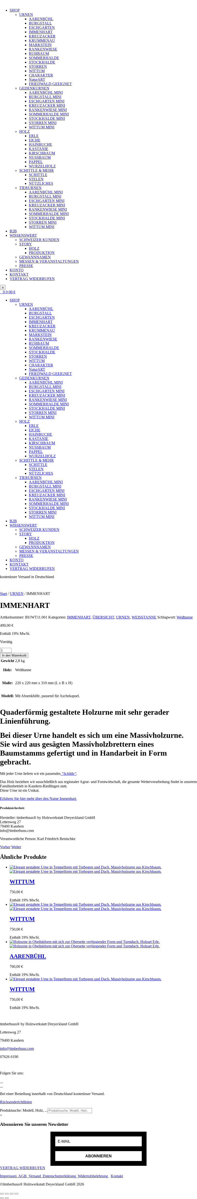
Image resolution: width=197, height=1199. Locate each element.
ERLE (34, 136)
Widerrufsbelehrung (93, 1176)
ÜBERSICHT (103, 617)
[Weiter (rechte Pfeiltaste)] (7, 1198)
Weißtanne (185, 617)
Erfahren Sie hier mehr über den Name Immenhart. (38, 799)
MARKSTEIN (40, 45)
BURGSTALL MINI (45, 97)
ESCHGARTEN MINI (46, 101)
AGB (23, 1176)
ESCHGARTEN (42, 28)
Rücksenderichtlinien (16, 1102)
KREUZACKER (42, 36)
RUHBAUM (39, 53)
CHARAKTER (41, 75)
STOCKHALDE (42, 62)
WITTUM (37, 71)
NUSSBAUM (40, 157)
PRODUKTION (42, 253)
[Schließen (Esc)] (16, 1193)
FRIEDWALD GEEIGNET (50, 84)
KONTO (17, 270)
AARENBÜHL (41, 19)
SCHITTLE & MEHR (36, 170)
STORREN (38, 66)
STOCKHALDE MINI (47, 118)
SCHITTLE (38, 175)
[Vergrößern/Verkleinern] (2, 1193)
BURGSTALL (40, 23)
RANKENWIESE (43, 49)
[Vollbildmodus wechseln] (7, 1193)
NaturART (37, 79)
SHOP (15, 10)
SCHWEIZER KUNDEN (39, 240)
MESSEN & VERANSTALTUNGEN (49, 261)
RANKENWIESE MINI (48, 110)
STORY (25, 244)
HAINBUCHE (40, 144)
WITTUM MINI (41, 127)
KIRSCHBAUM (42, 153)
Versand (36, 1176)
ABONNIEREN (98, 1156)
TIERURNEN (30, 188)
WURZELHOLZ (42, 166)
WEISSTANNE (144, 617)
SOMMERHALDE (44, 58)
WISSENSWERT (23, 235)
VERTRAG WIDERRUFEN (32, 279)
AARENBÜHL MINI (46, 92)
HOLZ (24, 131)
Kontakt (117, 1176)
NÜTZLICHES (41, 183)
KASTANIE (38, 149)
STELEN (36, 179)
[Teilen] (11, 1193)
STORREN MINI (42, 123)
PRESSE (26, 266)
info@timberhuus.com (17, 1048)
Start (3, 594)
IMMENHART (41, 32)
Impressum (9, 1176)
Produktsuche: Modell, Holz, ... (24, 1110)
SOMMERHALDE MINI (49, 114)
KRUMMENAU (42, 40)
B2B (13, 231)
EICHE (34, 140)
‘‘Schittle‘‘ (68, 774)
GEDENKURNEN (34, 88)
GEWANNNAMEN (35, 257)
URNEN (26, 15)
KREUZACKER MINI (47, 105)
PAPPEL (36, 162)
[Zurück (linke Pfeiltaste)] (2, 1198)
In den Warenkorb (14, 655)
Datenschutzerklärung (60, 1176)
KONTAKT (19, 274)
